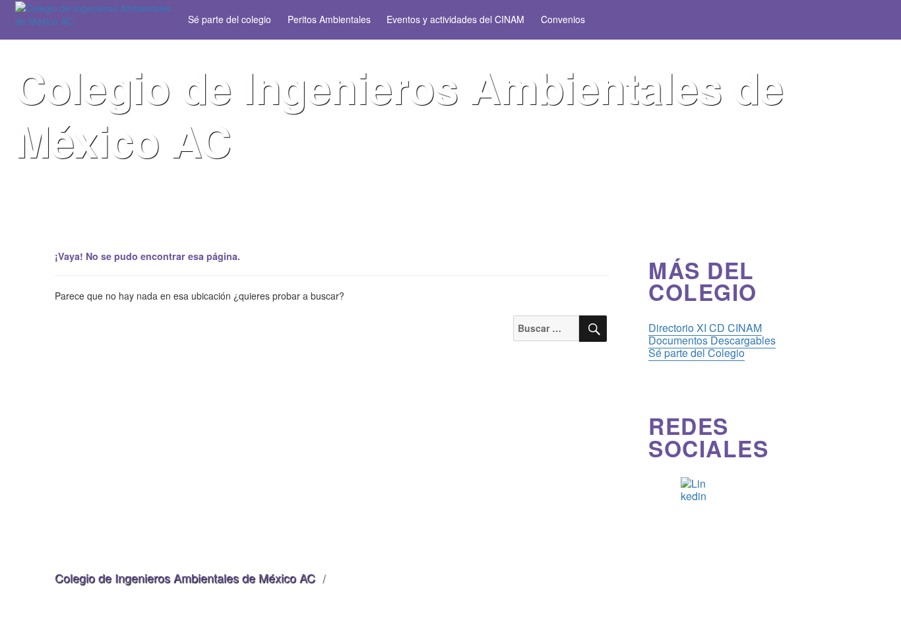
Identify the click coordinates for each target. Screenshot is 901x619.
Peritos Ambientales (329, 19)
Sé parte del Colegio (696, 352)
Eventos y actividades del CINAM (455, 19)
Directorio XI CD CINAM (705, 327)
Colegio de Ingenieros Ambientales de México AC (185, 577)
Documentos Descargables (712, 340)
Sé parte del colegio (229, 19)
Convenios (563, 19)
